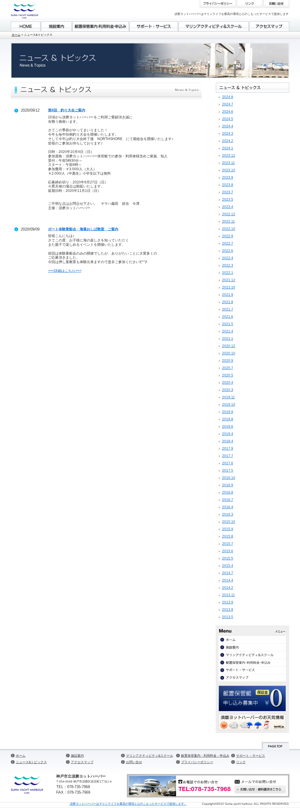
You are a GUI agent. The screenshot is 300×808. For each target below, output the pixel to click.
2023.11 (228, 163)
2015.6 (227, 551)
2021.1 (227, 339)
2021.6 (227, 317)
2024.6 (227, 112)
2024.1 (227, 148)
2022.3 (227, 265)
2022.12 (228, 214)
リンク (241, 762)
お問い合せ (134, 762)
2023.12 (228, 156)
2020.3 (227, 390)
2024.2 (227, 141)
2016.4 (227, 507)
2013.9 (227, 602)
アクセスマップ (82, 762)
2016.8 (227, 492)
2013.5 (227, 617)
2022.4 (227, 258)
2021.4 (227, 331)
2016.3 (227, 514)
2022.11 (228, 221)
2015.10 (228, 522)
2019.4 (227, 434)
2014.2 (227, 588)
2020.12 (228, 346)
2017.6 (227, 463)
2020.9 (227, 361)
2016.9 (227, 485)
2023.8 (227, 185)
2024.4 (227, 126)
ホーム (16, 34)
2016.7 (227, 500)
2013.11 (228, 595)
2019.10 (228, 405)
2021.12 (228, 280)
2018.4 (227, 441)
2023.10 (228, 170)
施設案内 (77, 755)
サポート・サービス (250, 755)
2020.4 (227, 383)
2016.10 (228, 478)
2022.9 (227, 236)
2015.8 (227, 536)
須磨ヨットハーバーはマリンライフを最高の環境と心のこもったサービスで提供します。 (128, 803)
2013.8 (227, 610)
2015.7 (227, 544)
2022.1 (227, 273)
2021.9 (227, 295)
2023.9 (227, 177)
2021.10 (228, 287)
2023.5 (227, 199)
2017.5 (227, 470)
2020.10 (228, 353)
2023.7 (227, 192)
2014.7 (227, 573)
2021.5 (227, 324)
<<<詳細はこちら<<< (64, 271)
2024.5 (227, 119)
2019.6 (227, 427)
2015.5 (227, 558)
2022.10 (228, 229)
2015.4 (227, 566)
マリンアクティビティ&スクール (149, 755)
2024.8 (227, 97)
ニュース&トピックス (31, 762)
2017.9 (227, 448)
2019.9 (227, 412)
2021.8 (227, 302)
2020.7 (227, 368)
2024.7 (227, 104)
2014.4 (227, 580)
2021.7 (227, 309)
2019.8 (227, 419)
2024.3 (227, 134)
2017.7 (227, 456)
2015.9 (227, 529)
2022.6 (227, 251)
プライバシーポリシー (197, 762)
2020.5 (227, 375)
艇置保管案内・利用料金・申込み (205, 755)
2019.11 (228, 397)
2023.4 (227, 207)
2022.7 (227, 243)
